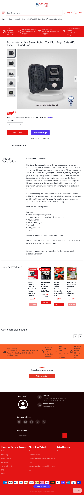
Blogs (3, 474)
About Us (32, 451)
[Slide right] (75, 79)
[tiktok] (37, 422)
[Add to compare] (35, 277)
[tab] (31, 159)
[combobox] (34, 12)
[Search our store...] (59, 12)
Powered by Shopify (48, 491)
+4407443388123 (49, 406)
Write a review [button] (42, 376)
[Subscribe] (64, 435)
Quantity (10, 120)
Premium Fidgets (63, 451)
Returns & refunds (8, 451)
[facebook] (19, 422)
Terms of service (7, 466)
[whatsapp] (44, 422)
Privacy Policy (6, 458)
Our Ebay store (34, 455)
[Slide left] (18, 79)
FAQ (2, 470)
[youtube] (25, 422)
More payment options (40, 138)
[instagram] (31, 422)
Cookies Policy (6, 462)
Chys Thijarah (38, 491)
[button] (3, 13)
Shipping (4, 455)
